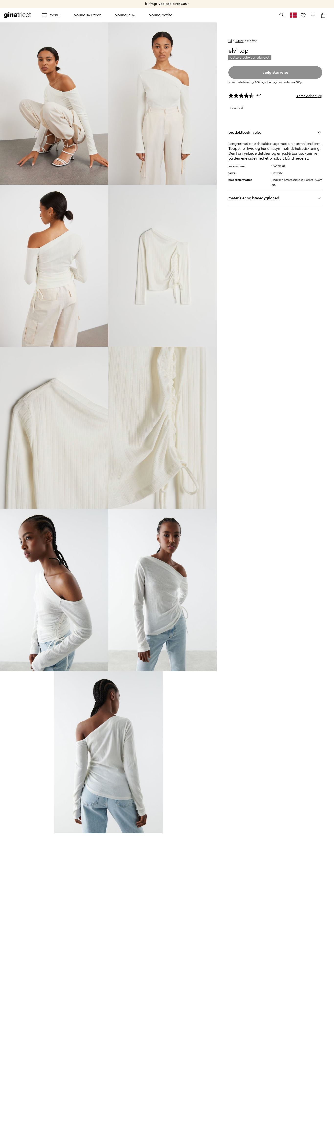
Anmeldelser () (309, 96)
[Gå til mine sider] (313, 15)
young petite (160, 15)
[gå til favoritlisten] (303, 15)
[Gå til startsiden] (17, 15)
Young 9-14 (125, 15)
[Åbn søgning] (281, 15)
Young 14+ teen (87, 15)
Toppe (239, 40)
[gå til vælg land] (293, 15)
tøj (230, 40)
